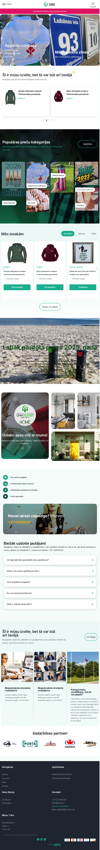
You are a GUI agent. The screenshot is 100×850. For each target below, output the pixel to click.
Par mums (5, 777)
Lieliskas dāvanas (58, 175)
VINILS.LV (5, 825)
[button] (2, 38)
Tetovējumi (80, 205)
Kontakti (5, 785)
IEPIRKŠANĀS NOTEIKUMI (61, 773)
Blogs (4, 781)
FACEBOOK (6, 799)
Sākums (5, 773)
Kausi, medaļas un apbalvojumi (85, 189)
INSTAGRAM (6, 802)
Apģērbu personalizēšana (37, 186)
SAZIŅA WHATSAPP (59, 805)
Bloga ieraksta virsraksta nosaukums (17, 688)
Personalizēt (17, 287)
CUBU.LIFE (6, 828)
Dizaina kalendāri (9, 203)
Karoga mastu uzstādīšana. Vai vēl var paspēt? (48, 691)
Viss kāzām (32, 203)
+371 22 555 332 (58, 798)
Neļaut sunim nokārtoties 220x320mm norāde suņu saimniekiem (80, 274)
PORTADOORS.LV (8, 822)
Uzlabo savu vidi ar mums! (25, 435)
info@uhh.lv (57, 802)
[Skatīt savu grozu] (93, 3)
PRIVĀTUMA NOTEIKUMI (60, 777)
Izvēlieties (50, 287)
